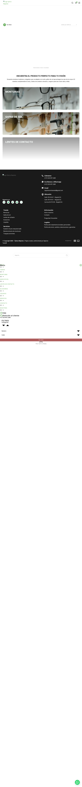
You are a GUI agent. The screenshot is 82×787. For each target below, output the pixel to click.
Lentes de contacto (9, 217)
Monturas (6, 212)
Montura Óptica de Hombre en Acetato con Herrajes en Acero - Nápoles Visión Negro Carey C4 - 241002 (15, 58)
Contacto (46, 215)
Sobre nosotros (48, 212)
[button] (77, 782)
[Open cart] (76, 3)
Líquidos (5, 222)
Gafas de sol (7, 215)
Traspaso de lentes (9, 233)
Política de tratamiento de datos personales (57, 225)
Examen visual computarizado (12, 229)
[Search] (66, 255)
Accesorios (6, 220)
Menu (2, 265)
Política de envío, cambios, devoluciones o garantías (59, 227)
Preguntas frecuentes (50, 218)
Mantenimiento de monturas (12, 231)
